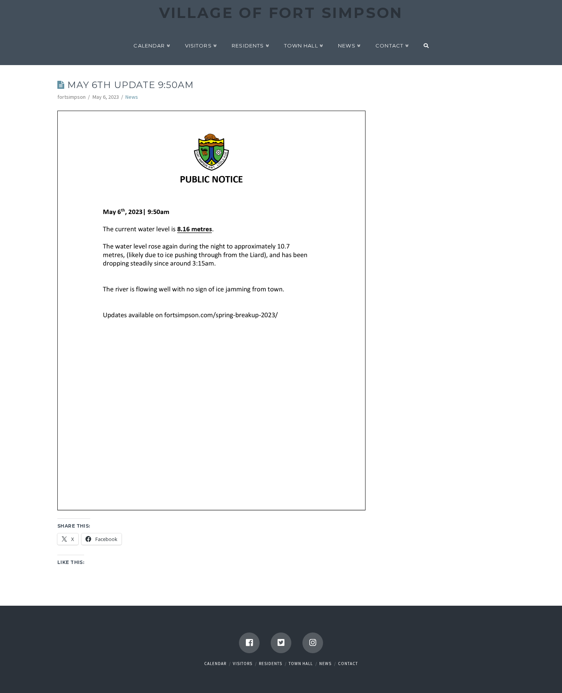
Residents (270, 663)
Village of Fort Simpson (281, 13)
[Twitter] (281, 643)
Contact (348, 663)
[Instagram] (312, 643)
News (131, 96)
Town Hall (301, 663)
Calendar (215, 663)
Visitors (242, 663)
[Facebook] (249, 643)
